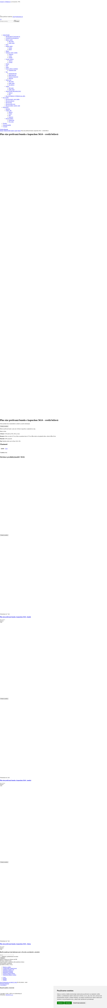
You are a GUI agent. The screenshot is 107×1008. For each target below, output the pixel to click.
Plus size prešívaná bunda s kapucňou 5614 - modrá (15, 780)
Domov (1, 130)
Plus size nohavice (10, 101)
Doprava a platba (7, 967)
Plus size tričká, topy (10, 104)
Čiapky (10, 113)
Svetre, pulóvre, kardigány (12, 68)
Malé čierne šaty (12, 75)
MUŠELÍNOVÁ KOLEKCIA (13, 36)
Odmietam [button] (68, 1003)
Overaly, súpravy (10, 59)
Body (7, 44)
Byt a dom (11, 121)
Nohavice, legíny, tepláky (12, 52)
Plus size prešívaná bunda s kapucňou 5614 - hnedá (15, 617)
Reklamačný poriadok (8, 972)
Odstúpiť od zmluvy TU (8, 969)
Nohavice (11, 54)
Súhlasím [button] (60, 1003)
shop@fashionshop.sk (18, 16)
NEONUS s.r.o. (9, 994)
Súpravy (11, 60)
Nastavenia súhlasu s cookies (9, 974)
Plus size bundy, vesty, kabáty (13, 99)
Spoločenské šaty (13, 73)
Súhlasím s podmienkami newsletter (10, 956)
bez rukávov (11, 84)
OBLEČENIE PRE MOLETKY (13, 91)
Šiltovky (11, 112)
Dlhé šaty (11, 78)
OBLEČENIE (7, 130)
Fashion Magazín (4, 129)
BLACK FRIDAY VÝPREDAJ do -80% (15, 96)
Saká (7, 65)
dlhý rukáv (11, 41)
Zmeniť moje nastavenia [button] (79, 1003)
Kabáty (10, 48)
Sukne (7, 67)
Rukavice (11, 117)
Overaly (10, 62)
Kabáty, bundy (9, 46)
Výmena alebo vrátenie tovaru (10, 968)
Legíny (10, 55)
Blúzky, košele (9, 39)
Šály (10, 115)
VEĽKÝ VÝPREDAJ (5, 1)
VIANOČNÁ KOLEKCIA (12, 38)
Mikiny (7, 51)
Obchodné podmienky (8, 971)
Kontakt (5, 978)
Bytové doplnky (9, 118)
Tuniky (7, 86)
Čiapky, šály (9, 110)
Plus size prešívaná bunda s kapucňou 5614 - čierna (15, 944)
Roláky (7, 64)
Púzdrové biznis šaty (13, 76)
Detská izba (11, 120)
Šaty (7, 72)
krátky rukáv (12, 43)
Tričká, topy (8, 80)
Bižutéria (8, 109)
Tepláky (10, 57)
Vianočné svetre (12, 70)
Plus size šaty (9, 102)
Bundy (10, 49)
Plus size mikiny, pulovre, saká (13, 105)
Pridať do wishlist (4, 426)
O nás (4, 977)
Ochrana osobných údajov (9, 973)
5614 (6, 448)
